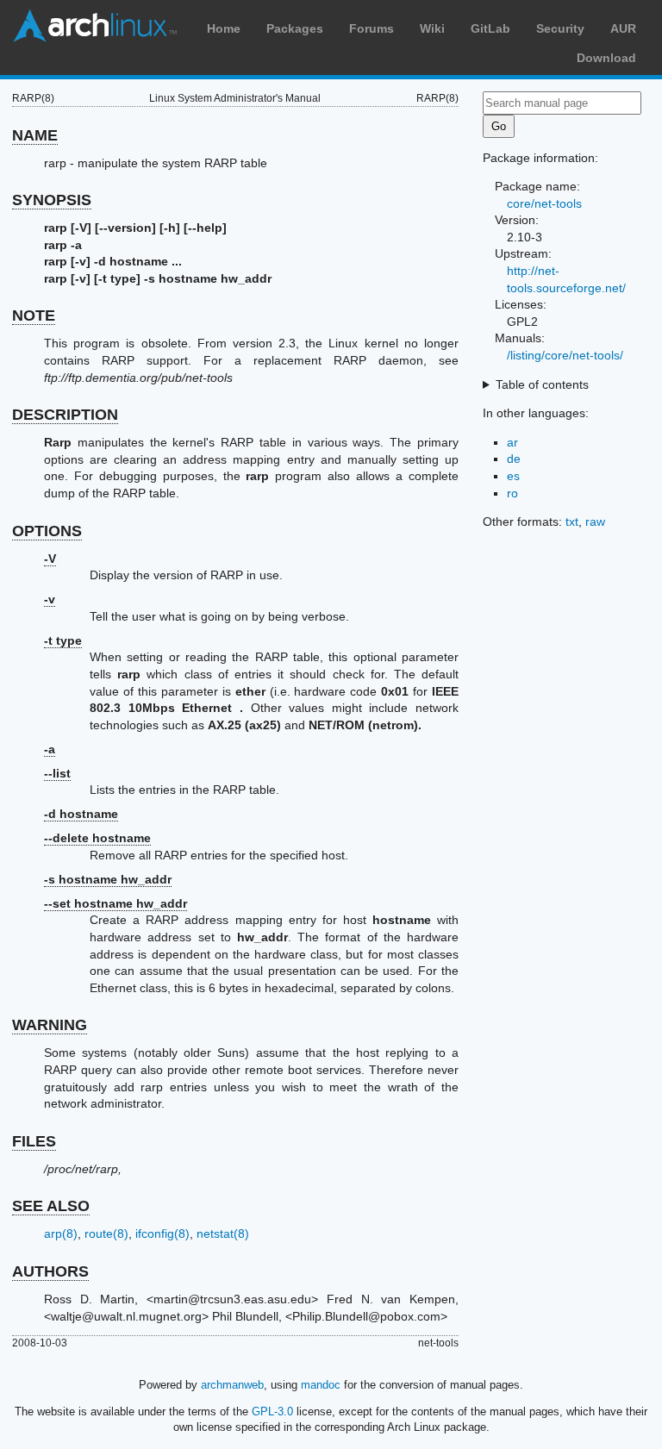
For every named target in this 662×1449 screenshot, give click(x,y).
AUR (623, 28)
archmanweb (232, 1384)
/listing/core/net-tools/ (565, 355)
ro (512, 493)
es (513, 476)
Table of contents (542, 384)
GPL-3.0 (272, 1411)
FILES (34, 1141)
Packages (294, 28)
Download (606, 58)
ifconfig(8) (162, 1233)
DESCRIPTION (65, 414)
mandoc (320, 1384)
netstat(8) (223, 1233)
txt (571, 521)
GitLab (490, 28)
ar (512, 442)
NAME (35, 135)
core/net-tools (544, 203)
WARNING (49, 1025)
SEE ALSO (51, 1206)
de (514, 458)
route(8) (106, 1233)
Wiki (432, 28)
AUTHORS (50, 1271)
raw (595, 521)
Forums (371, 28)
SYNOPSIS (51, 200)
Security (560, 28)
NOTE (33, 315)
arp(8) (61, 1233)
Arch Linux (95, 26)
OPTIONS (47, 531)
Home (223, 28)
